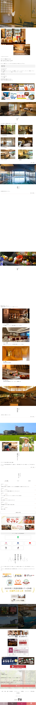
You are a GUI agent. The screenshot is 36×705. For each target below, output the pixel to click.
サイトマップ (18, 696)
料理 (5, 691)
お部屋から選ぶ (12, 703)
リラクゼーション (17, 691)
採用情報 (18, 693)
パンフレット (27, 691)
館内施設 (11, 691)
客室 (2, 691)
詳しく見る (32, 162)
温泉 (7, 691)
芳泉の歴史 (32, 691)
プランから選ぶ (21, 703)
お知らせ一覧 (18, 512)
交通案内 (22, 691)
